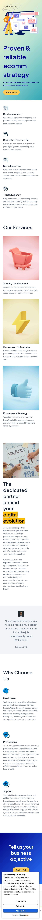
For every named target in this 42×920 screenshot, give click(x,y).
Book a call (11, 92)
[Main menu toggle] (37, 7)
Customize (21, 901)
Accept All (21, 911)
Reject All (20, 906)
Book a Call (21, 870)
